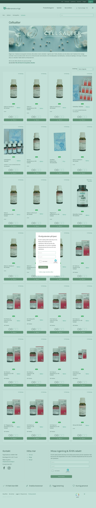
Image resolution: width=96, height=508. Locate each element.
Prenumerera (43, 267)
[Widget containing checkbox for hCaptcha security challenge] (48, 261)
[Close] (61, 231)
